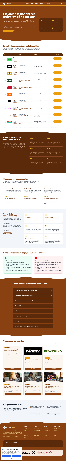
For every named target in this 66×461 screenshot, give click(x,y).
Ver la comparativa (8, 30)
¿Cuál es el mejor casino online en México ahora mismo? (26, 290)
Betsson (25, 430)
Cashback (45, 435)
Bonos (36, 3)
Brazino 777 (25, 428)
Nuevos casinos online (37, 433)
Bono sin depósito (47, 430)
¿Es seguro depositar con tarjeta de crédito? (23, 315)
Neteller (55, 433)
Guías (48, 3)
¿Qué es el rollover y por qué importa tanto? (23, 300)
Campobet (25, 432)
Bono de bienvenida (47, 432)
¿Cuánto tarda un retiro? (19, 310)
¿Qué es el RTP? (17, 305)
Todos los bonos (46, 428)
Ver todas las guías (7, 233)
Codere (25, 437)
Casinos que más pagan (37, 430)
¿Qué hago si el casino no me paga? (21, 321)
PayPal (55, 430)
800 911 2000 (16, 444)
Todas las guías (59, 342)
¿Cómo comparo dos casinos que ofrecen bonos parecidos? (27, 326)
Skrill (55, 432)
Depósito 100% (46, 433)
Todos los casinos (36, 428)
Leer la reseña (15, 61)
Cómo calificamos (19, 30)
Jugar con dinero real (57, 59)
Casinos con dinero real (37, 432)
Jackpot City (26, 435)
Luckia (25, 433)
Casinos (32, 3)
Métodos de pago (42, 3)
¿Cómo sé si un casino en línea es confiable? (23, 295)
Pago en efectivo (36, 435)
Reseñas (27, 3)
